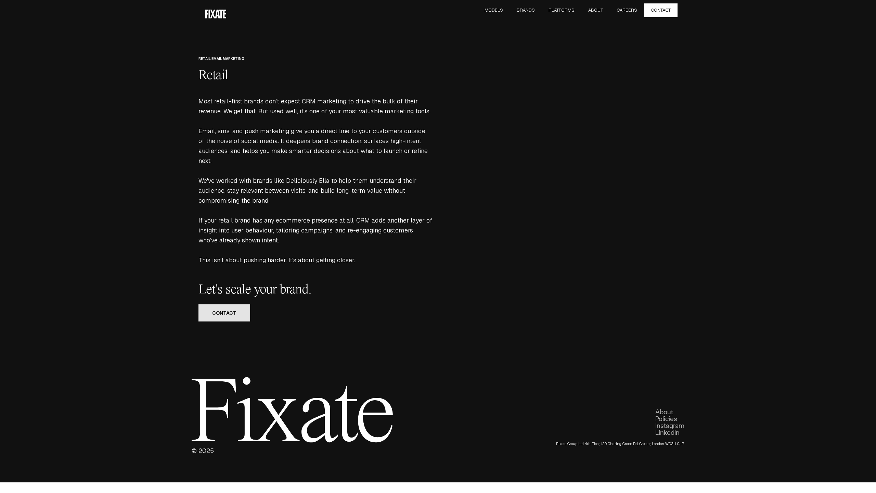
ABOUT (595, 10)
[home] (215, 13)
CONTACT (661, 10)
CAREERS (627, 10)
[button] (494, 10)
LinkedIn (667, 432)
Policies (666, 419)
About (664, 412)
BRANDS (526, 10)
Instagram (669, 425)
